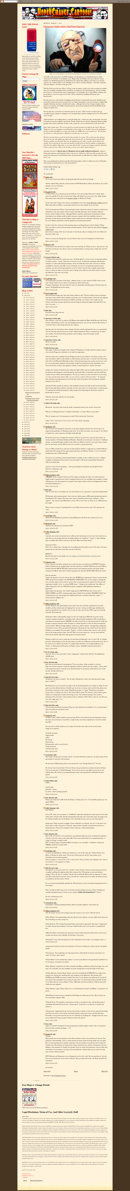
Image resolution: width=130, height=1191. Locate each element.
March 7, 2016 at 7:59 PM (51, 712)
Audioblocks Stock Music (29, 459)
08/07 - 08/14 (29, 342)
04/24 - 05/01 (29, 375)
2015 (25, 422)
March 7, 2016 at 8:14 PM (51, 751)
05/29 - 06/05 (29, 364)
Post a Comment (49, 1067)
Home (76, 1071)
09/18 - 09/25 (29, 328)
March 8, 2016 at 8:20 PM (51, 1030)
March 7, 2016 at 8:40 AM (51, 336)
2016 (25, 295)
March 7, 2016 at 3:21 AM (51, 275)
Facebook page (35, 257)
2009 (25, 435)
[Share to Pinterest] (54, 169)
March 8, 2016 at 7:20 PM (51, 1020)
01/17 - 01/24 (29, 415)
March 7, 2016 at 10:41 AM (51, 486)
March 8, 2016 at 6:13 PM (51, 899)
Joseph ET (48, 192)
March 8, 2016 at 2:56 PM (51, 847)
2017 (25, 293)
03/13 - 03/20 (29, 388)
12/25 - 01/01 (29, 297)
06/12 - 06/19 (29, 359)
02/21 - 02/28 (29, 404)
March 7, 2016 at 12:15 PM (51, 528)
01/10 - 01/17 (29, 418)
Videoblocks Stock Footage (29, 457)
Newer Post (47, 1071)
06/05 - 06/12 (29, 361)
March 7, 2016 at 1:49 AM (51, 253)
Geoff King (49, 279)
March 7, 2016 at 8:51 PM (51, 777)
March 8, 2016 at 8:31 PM (51, 1063)
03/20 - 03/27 (29, 386)
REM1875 (48, 524)
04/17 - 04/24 (29, 377)
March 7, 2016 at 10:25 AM (51, 471)
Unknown (48, 562)
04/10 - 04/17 (29, 379)
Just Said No (28, 396)
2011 (25, 431)
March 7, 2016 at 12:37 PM (51, 558)
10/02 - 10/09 (29, 324)
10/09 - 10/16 (29, 322)
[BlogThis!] (47, 169)
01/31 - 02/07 (29, 411)
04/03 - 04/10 (29, 381)
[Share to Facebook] (52, 169)
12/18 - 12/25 (29, 300)
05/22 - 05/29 (29, 366)
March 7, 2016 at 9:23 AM (51, 423)
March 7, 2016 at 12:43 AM (51, 241)
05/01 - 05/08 (29, 372)
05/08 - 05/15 (29, 370)
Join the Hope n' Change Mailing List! (31, 35)
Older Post (105, 1071)
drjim (47, 177)
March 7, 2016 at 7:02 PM (51, 701)
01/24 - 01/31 (29, 413)
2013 (25, 426)
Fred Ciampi (49, 293)
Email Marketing (29, 54)
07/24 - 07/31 (29, 346)
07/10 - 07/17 (29, 350)
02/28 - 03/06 (29, 402)
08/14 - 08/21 (29, 339)
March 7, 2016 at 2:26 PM (51, 648)
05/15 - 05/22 (29, 368)
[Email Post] (59, 167)
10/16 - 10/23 (29, 320)
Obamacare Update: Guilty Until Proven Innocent (32, 399)
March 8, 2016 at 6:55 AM (51, 794)
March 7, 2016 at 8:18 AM (51, 314)
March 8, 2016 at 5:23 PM (51, 864)
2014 (25, 424)
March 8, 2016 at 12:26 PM (51, 830)
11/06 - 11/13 (29, 313)
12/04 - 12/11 (29, 304)
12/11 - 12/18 (29, 302)
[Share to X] (49, 169)
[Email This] (44, 169)
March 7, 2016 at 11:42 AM (51, 520)
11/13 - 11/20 (29, 311)
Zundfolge (48, 427)
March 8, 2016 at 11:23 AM (51, 804)
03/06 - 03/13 (29, 390)
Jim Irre (48, 245)
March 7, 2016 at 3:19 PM (51, 673)
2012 (25, 429)
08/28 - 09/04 (29, 335)
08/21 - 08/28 (29, 337)
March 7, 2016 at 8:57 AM (51, 399)
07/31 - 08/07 (29, 344)
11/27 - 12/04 (29, 306)
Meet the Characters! (36, 1180)
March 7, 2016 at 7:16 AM (51, 306)
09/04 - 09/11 (29, 333)
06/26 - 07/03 (29, 355)
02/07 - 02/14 (29, 409)
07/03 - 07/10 (29, 353)
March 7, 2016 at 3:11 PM (51, 658)
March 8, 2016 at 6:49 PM (51, 907)
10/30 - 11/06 (29, 315)
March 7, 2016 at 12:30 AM (51, 188)
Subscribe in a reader (27, 124)
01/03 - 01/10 (29, 420)
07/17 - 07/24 (29, 348)
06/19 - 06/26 (29, 357)
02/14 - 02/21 (29, 407)
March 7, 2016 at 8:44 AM (51, 344)
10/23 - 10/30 (29, 317)
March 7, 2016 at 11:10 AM (51, 512)
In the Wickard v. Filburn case (96, 203)
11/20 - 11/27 (29, 308)
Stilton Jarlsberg (50, 475)
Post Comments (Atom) (59, 1075)
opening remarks (73, 198)
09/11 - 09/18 (29, 331)
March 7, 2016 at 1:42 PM (51, 600)
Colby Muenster (50, 532)
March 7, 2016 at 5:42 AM (51, 289)
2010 (25, 433)
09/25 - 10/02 (29, 326)
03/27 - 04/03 (29, 383)
